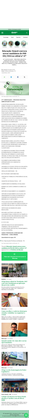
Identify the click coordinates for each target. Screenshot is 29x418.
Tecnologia (5, 37)
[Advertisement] (14, 14)
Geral (12, 37)
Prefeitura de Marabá (17, 250)
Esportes (18, 37)
